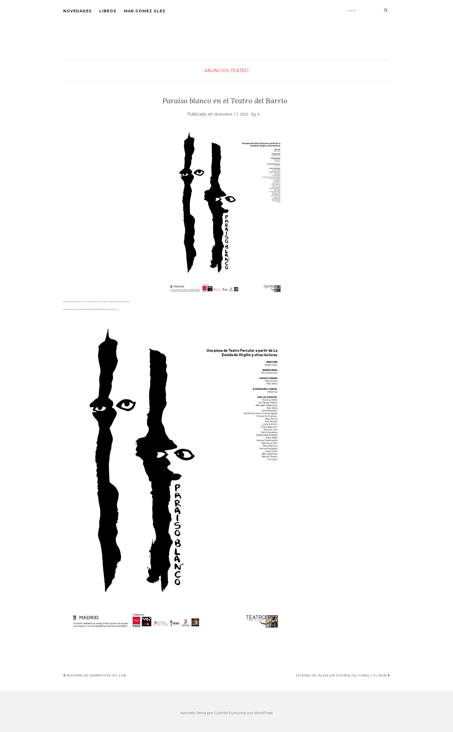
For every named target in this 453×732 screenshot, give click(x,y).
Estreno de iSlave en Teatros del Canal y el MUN (342, 675)
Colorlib (221, 712)
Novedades (77, 11)
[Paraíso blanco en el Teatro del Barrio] (225, 209)
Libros (107, 11)
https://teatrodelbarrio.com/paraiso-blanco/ (100, 309)
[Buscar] (386, 10)
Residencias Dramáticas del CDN (95, 675)
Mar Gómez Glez (144, 11)
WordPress (263, 712)
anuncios (216, 70)
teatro (240, 70)
